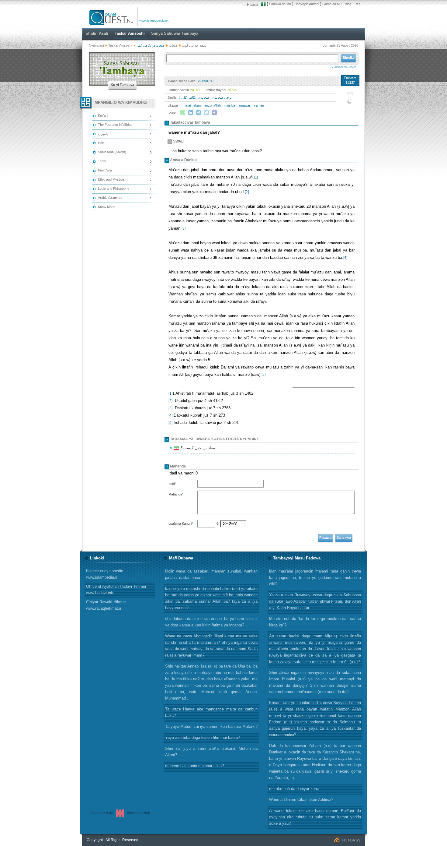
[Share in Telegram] (198, 112)
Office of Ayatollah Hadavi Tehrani (116, 589)
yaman (259, 105)
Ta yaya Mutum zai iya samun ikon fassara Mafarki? (211, 726)
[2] (247, 192)
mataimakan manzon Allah (202, 105)
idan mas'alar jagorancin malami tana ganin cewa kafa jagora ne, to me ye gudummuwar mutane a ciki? (315, 577)
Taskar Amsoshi (120, 45)
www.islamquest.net (153, 20)
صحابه (173, 45)
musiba (229, 105)
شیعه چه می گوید (194, 45)
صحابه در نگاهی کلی (195, 97)
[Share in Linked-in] (190, 112)
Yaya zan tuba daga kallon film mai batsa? (202, 737)
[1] (256, 177)
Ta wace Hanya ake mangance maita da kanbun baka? (211, 712)
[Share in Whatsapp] (182, 112)
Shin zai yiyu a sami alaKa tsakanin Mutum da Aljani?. (211, 751)
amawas (244, 105)
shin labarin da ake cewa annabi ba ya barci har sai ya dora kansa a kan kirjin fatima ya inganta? (211, 621)
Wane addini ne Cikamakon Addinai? (301, 799)
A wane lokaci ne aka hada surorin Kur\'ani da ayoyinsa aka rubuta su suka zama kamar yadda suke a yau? (315, 817)
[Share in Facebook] (214, 112)
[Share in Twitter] (206, 112)
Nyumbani (96, 45)
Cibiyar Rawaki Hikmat (106, 605)
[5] (263, 374)
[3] (183, 228)
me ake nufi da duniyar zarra (294, 788)
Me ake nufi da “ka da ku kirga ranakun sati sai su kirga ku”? (315, 621)
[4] (345, 258)
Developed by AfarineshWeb (120, 813)
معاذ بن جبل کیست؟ (197, 449)
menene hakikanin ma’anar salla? (194, 765)
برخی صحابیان (222, 97)
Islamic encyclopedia (104, 574)
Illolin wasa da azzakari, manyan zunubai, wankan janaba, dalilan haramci (211, 574)
